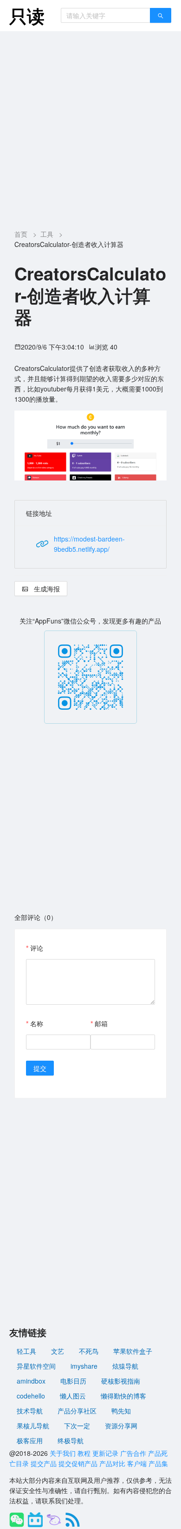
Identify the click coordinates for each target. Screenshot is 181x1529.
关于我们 (63, 1453)
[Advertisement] (90, 127)
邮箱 (101, 1023)
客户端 (137, 1463)
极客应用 (30, 1440)
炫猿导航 (125, 1366)
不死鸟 (88, 1351)
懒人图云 (73, 1395)
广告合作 (133, 1453)
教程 (84, 1453)
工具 (46, 234)
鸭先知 (121, 1410)
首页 (20, 234)
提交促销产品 (77, 1463)
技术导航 (30, 1410)
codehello (31, 1395)
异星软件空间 (36, 1366)
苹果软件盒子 (132, 1351)
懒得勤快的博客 (123, 1395)
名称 (36, 1023)
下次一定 (77, 1425)
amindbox (31, 1380)
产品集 (158, 1463)
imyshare (84, 1366)
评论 (36, 948)
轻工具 (26, 1351)
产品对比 (112, 1463)
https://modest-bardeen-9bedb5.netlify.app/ (89, 544)
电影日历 (73, 1380)
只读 (27, 15)
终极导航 (71, 1440)
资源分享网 (121, 1425)
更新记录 (105, 1453)
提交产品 (44, 1463)
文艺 (57, 1351)
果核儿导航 (33, 1425)
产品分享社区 (77, 1410)
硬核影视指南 (120, 1380)
